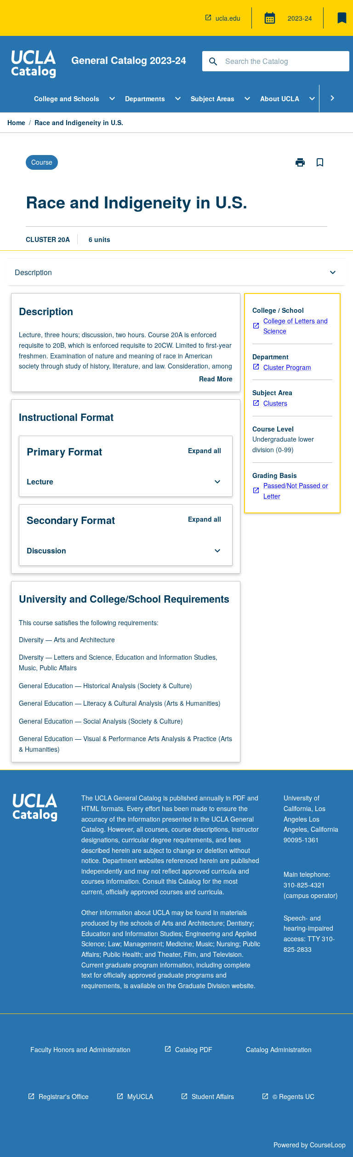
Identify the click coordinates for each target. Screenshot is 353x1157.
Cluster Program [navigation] (287, 367)
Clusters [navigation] (275, 403)
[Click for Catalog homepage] (34, 65)
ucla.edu (228, 18)
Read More (216, 379)
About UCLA (279, 98)
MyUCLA (140, 1096)
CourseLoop (328, 1144)
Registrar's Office (64, 1096)
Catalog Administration (279, 1049)
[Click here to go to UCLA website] (35, 808)
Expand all (204, 450)
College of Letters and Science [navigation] (295, 326)
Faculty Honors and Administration (80, 1049)
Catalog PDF (193, 1049)
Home (16, 122)
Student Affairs (213, 1096)
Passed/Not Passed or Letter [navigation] (295, 491)
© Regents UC (293, 1096)
